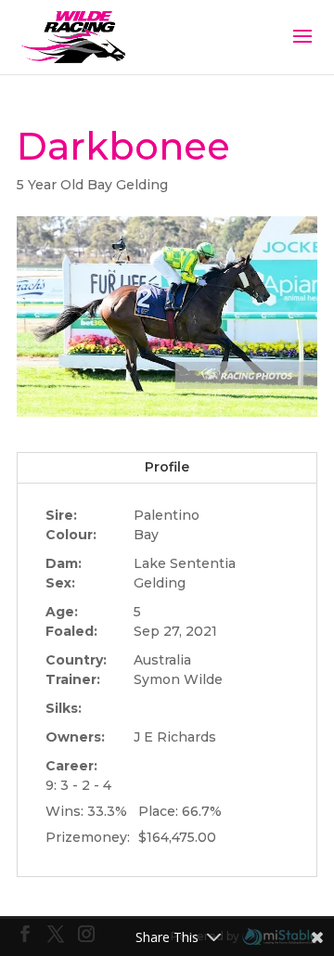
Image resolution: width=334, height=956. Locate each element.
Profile (167, 467)
